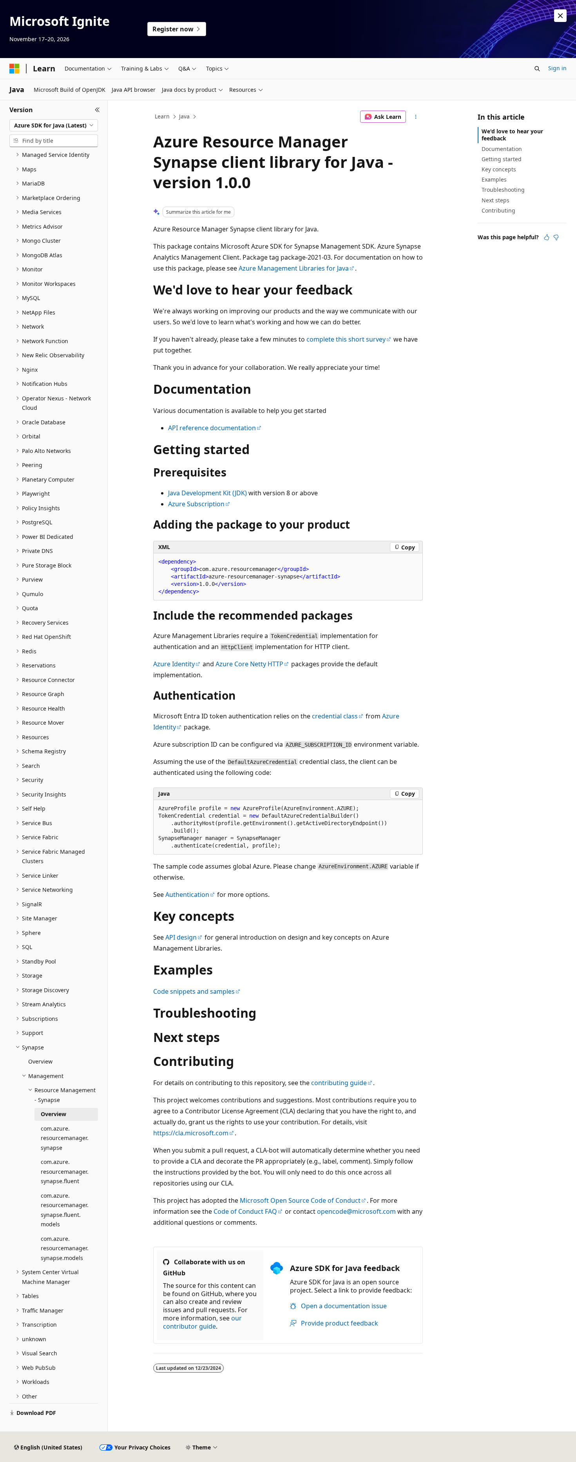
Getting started (502, 159)
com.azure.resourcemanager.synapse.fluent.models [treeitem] (65, 1210)
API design (181, 937)
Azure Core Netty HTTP (249, 664)
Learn (162, 116)
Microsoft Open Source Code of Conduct (300, 1200)
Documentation (502, 149)
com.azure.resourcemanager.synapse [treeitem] (65, 1138)
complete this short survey (346, 339)
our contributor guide (202, 1322)
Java (184, 116)
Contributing (498, 210)
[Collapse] (97, 110)
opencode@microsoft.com (356, 1211)
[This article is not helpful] (556, 237)
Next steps (495, 200)
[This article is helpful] (546, 237)
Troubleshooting (503, 189)
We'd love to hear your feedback (512, 134)
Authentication (187, 894)
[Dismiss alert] (560, 15)
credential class (335, 716)
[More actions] (416, 117)
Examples (494, 179)
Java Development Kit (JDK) (207, 493)
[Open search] (537, 69)
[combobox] (53, 125)
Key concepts (499, 169)
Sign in (557, 68)
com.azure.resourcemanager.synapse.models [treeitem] (65, 1248)
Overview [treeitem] (40, 1061)
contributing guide (339, 1082)
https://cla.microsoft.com (190, 1133)
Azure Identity (174, 664)
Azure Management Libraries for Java (294, 268)
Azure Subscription (196, 504)
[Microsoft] (14, 69)
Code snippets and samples (194, 991)
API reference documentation (212, 428)
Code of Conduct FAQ (245, 1211)
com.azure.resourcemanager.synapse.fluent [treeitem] (65, 1171)
